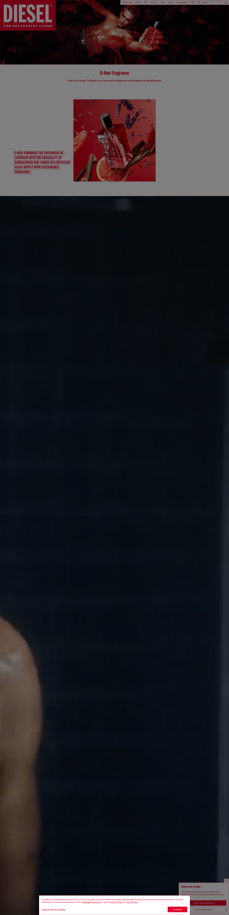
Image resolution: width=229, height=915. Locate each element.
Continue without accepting (53, 909)
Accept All (177, 909)
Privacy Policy (116, 902)
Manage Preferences (92, 902)
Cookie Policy (132, 902)
